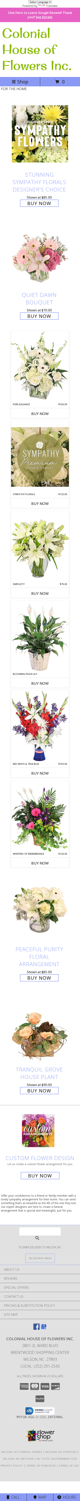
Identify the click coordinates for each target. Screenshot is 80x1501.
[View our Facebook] (36, 1328)
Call (14, 1497)
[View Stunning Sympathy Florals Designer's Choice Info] (40, 134)
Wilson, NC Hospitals (62, 1452)
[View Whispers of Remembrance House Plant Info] (40, 816)
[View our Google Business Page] (43, 1328)
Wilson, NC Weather (18, 1458)
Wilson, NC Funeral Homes (21, 1452)
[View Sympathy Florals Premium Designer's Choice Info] (40, 457)
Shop (22, 81)
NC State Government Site (57, 1458)
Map (41, 1497)
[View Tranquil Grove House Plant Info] (40, 1028)
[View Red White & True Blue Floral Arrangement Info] (40, 726)
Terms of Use (69, 1465)
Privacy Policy (12, 1465)
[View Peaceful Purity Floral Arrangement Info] (40, 908)
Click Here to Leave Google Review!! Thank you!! (40, 15)
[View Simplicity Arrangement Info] (40, 546)
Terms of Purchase (41, 1465)
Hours (68, 1497)
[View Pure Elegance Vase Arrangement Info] (40, 366)
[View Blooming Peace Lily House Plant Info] (40, 636)
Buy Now (39, 203)
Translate (52, 6)
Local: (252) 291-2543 (40, 1366)
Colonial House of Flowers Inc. (37, 49)
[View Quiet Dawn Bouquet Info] (40, 254)
